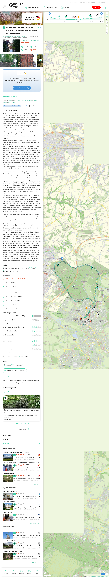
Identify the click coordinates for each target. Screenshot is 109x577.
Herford (27, 36)
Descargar (21, 573)
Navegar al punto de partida (15, 371)
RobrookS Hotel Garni (10, 491)
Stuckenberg (26, 268)
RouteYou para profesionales (88, 2)
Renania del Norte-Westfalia (11, 268)
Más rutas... (37, 484)
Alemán (19, 100)
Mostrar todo (22, 429)
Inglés (35, 100)
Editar (37, 573)
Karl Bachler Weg (8, 473)
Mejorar (96, 7)
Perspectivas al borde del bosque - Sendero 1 (17, 452)
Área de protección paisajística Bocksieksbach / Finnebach (22, 410)
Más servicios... (36, 562)
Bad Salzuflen (14, 271)
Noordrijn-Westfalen (21, 36)
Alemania (14, 36)
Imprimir (14, 573)
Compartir (29, 573)
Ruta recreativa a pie (7, 36)
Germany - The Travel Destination (31, 40)
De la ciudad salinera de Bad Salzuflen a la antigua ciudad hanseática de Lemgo (28, 463)
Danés (24, 100)
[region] (76, 294)
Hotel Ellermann (8, 512)
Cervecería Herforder (9, 541)
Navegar (6, 573)
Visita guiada (73, 2)
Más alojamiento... (35, 523)
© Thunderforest (93, 576)
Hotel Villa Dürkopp (9, 502)
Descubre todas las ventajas (21, 88)
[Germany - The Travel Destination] (32, 20)
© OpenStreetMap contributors (103, 576)
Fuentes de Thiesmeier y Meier (12, 551)
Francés (29, 100)
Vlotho (33, 268)
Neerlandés (11, 102)
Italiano (5, 102)
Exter (4, 530)
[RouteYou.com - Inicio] (16, 5)
